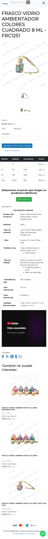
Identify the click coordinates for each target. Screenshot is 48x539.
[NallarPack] (4, 3)
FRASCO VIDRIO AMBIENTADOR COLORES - (20, 456)
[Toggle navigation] (43, 3)
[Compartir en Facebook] (3, 357)
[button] (3, 79)
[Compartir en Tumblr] (16, 357)
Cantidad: (5, 134)
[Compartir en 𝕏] (7, 357)
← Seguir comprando (11, 151)
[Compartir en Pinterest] (12, 357)
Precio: (4, 120)
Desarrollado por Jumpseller (24, 533)
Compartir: (6, 352)
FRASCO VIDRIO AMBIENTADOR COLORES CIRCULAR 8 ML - (24, 504)
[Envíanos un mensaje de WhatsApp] (43, 534)
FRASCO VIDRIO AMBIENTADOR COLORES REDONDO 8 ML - (19, 409)
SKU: (4, 129)
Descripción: (7, 207)
